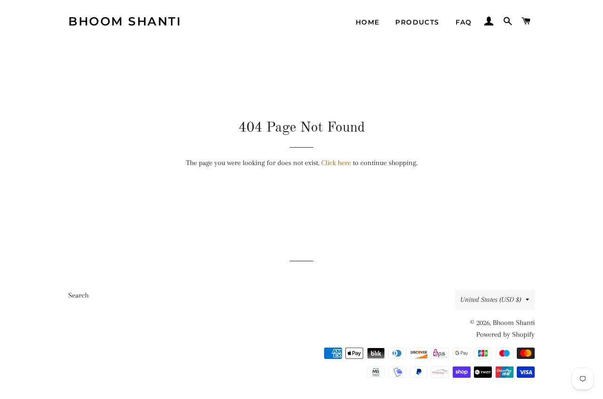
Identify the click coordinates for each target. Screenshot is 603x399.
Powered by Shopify (505, 334)
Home (368, 22)
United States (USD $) (490, 299)
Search (78, 295)
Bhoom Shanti (124, 21)
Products (417, 22)
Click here (336, 162)
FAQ (464, 22)
